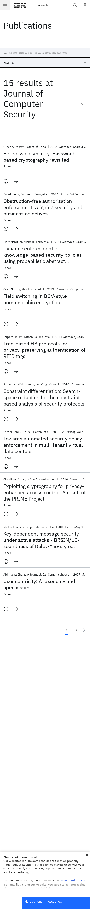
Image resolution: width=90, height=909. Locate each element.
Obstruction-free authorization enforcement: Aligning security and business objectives (42, 207)
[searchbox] (45, 53)
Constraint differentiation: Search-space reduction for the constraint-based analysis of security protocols (43, 397)
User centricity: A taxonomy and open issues (39, 584)
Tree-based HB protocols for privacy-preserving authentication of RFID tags (44, 349)
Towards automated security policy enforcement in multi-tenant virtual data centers (43, 444)
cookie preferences (73, 880)
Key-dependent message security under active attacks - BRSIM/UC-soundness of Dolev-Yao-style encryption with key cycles (41, 539)
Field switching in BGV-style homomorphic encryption (35, 299)
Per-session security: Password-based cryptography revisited (40, 156)
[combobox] (45, 63)
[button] (86, 855)
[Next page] (84, 630)
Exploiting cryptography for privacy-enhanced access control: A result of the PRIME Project (44, 492)
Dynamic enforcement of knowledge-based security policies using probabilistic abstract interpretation (42, 254)
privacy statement (65, 888)
